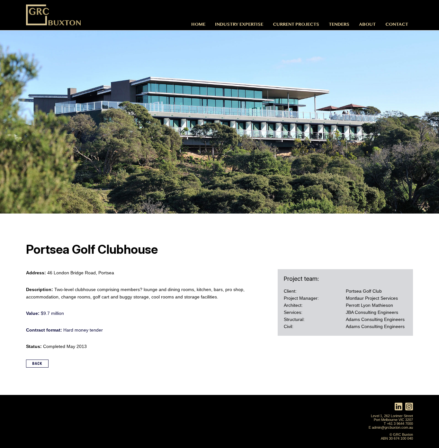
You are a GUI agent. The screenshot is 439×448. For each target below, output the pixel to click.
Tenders (339, 24)
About (367, 24)
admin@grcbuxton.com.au (392, 427)
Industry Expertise (239, 24)
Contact (396, 24)
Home (198, 24)
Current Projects (296, 24)
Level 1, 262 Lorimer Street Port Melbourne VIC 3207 (392, 418)
